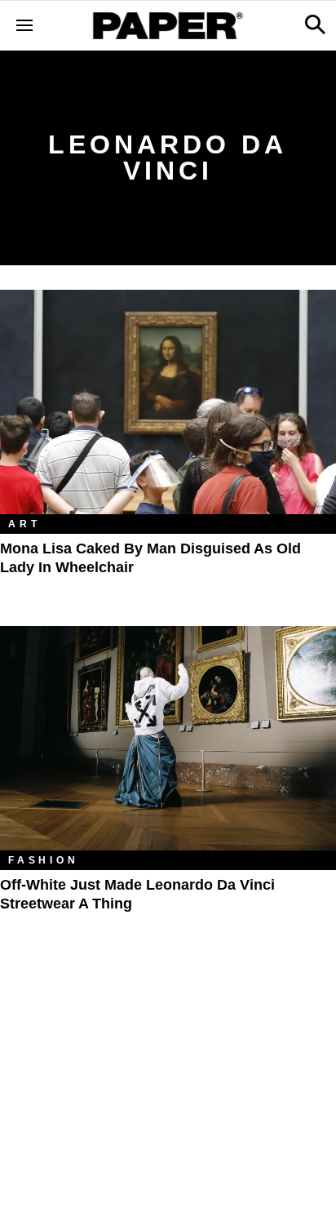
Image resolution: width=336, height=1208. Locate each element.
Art (24, 524)
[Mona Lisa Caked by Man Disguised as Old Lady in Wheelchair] (168, 402)
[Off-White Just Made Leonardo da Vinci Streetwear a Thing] (168, 738)
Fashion (43, 860)
